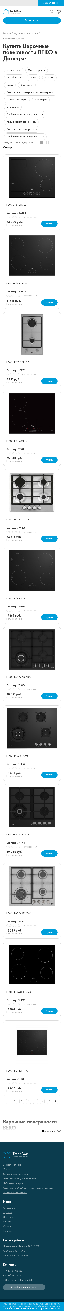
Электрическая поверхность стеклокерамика (31, 92)
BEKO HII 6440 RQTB (17, 283)
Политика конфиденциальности (20, 1179)
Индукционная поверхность (21, 122)
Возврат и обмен (12, 1165)
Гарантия (7, 1212)
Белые (10, 85)
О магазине (9, 1208)
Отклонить (55, 1309)
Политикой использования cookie (21, 1309)
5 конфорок (13, 107)
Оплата (7, 1222)
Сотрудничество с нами (16, 1174)
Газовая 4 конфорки (17, 100)
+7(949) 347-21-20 (12, 1275)
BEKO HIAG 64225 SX (17, 520)
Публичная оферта (13, 1183)
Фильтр (7, 147)
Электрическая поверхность (22, 129)
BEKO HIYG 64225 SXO (18, 913)
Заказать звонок (50, 3)
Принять (44, 1309)
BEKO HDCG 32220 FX (18, 362)
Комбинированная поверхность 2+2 (25, 136)
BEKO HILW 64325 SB (17, 835)
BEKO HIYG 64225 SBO (18, 677)
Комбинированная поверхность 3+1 (25, 114)
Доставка (8, 1217)
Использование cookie (15, 1192)
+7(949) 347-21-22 (12, 1271)
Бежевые (49, 77)
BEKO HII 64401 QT (16, 598)
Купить (49, 223)
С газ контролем (36, 70)
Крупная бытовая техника (26, 33)
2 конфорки (41, 100)
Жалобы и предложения (24, 1287)
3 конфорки (27, 85)
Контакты (8, 1231)
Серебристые (14, 77)
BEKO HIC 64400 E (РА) (18, 992)
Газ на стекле (14, 70)
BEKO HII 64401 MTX (17, 1071)
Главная (7, 33)
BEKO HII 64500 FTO (17, 441)
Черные (33, 77)
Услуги (6, 1169)
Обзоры (7, 1226)
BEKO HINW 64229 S (17, 756)
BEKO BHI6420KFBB (16, 205)
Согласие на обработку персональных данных (28, 1188)
